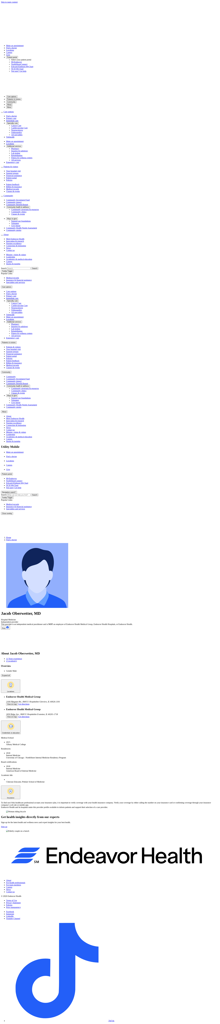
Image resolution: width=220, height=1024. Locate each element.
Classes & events (13, 191)
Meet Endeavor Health (15, 239)
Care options (11, 97)
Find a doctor (11, 48)
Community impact (14, 202)
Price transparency (13, 907)
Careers (9, 52)
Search (3, 268)
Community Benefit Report (17, 204)
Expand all (6, 675)
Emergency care (12, 162)
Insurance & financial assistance (19, 280)
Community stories (13, 230)
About (9, 105)
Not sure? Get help (18, 71)
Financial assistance (14, 175)
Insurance (10, 798)
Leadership (10, 257)
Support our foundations (21, 221)
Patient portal (12, 57)
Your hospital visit (13, 171)
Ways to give (12, 219)
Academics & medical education (19, 259)
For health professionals (15, 883)
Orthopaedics (16, 132)
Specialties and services (15, 282)
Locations (10, 50)
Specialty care (12, 123)
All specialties (16, 135)
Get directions (23, 704)
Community (11, 102)
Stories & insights (13, 264)
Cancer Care (16, 126)
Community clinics (18, 212)
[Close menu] (2, 112)
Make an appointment (15, 46)
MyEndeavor (16, 62)
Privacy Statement (13, 903)
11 (14, 659)
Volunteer (15, 223)
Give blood (15, 226)
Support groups (12, 173)
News (8, 248)
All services (16, 160)
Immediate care (12, 121)
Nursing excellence (14, 243)
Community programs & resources (25, 209)
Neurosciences (17, 130)
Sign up (4, 827)
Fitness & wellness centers (21, 158)
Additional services (14, 146)
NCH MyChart (17, 69)
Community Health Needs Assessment (21, 228)
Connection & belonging (16, 246)
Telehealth (10, 137)
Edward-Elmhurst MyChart (22, 66)
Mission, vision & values (16, 255)
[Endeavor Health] (110, 92)
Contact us (10, 250)
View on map (12, 704)
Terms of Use (11, 900)
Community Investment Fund (18, 200)
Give (8, 55)
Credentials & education (11, 733)
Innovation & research (15, 241)
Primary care (11, 118)
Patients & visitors (14, 99)
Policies (9, 180)
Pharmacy (15, 149)
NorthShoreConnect (19, 64)
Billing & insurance (14, 187)
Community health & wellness (18, 207)
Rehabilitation (16, 155)
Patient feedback (12, 184)
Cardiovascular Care (19, 128)
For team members (13, 885)
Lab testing (15, 153)
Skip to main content (9, 2)
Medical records (12, 189)
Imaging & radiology (19, 151)
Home (8, 537)
